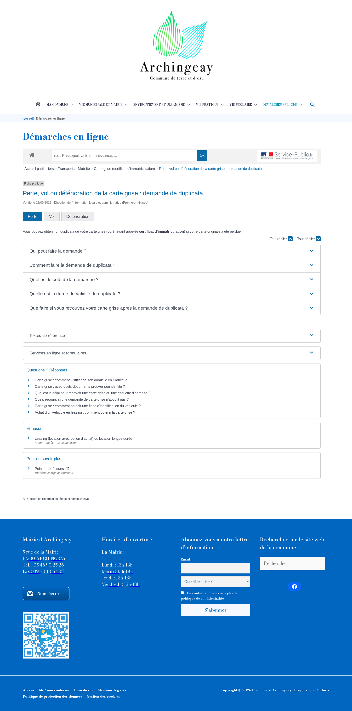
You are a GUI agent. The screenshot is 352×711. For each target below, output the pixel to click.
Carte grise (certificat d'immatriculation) (125, 169)
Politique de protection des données (52, 696)
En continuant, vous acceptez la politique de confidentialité (209, 595)
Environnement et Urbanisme (159, 104)
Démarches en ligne (280, 104)
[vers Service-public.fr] (287, 156)
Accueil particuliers (39, 169)
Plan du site (84, 690)
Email (185, 559)
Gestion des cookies (103, 696)
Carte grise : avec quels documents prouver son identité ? (80, 386)
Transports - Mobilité (74, 169)
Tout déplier (306, 239)
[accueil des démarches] (31, 154)
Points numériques (50, 469)
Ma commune (57, 104)
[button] (312, 105)
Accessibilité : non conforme (46, 690)
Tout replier (279, 239)
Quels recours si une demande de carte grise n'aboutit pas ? (82, 399)
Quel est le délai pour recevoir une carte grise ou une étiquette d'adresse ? (92, 393)
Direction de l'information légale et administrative (57, 499)
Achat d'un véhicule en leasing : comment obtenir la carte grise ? (85, 412)
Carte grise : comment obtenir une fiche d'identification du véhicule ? (88, 406)
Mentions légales (112, 690)
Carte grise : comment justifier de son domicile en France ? (81, 380)
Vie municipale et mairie (101, 104)
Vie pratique (207, 104)
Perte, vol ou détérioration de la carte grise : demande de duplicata (210, 169)
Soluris (323, 690)
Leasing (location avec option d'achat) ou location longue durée (83, 438)
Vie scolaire (240, 104)
